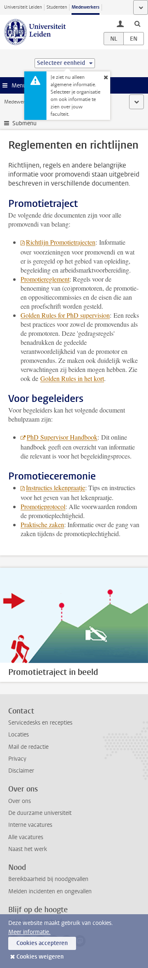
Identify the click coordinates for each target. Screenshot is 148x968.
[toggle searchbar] (137, 23)
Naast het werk (27, 849)
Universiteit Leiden (23, 7)
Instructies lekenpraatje (55, 487)
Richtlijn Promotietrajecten (60, 242)
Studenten (56, 7)
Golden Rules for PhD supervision (65, 315)
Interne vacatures (30, 825)
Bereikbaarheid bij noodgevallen (48, 879)
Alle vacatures (25, 837)
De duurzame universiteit (40, 813)
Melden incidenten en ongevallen (50, 891)
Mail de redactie (28, 747)
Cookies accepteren (42, 943)
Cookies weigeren (40, 957)
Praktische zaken (42, 524)
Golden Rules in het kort (72, 378)
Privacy (17, 759)
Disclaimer (21, 771)
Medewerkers (85, 7)
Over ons (19, 801)
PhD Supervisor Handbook (62, 437)
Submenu (24, 123)
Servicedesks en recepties (40, 723)
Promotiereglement (45, 279)
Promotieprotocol (43, 506)
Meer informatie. (29, 932)
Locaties (18, 735)
